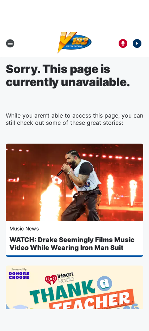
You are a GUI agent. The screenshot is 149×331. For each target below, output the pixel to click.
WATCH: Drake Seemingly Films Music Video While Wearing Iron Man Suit (72, 243)
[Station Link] (75, 43)
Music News (24, 228)
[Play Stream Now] (137, 43)
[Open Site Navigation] (10, 43)
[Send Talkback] (123, 43)
